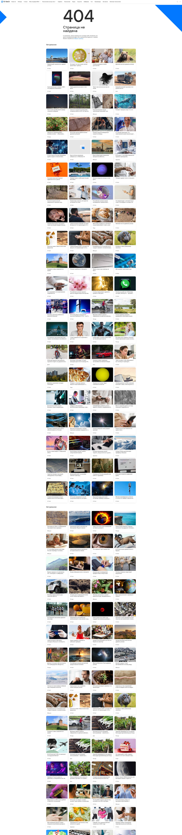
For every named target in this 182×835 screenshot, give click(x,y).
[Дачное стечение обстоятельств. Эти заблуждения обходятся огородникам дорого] (57, 795)
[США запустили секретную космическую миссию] (102, 583)
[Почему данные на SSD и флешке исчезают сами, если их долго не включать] (125, 378)
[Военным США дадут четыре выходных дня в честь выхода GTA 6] (79, 355)
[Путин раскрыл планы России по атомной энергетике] (57, 583)
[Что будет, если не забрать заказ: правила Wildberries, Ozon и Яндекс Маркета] (125, 514)
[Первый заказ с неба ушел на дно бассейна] (79, 173)
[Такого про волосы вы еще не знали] (102, 82)
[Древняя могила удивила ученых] (125, 59)
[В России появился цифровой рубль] (125, 469)
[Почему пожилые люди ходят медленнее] (125, 704)
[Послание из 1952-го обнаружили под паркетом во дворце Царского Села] (57, 658)
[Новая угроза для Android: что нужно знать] (125, 423)
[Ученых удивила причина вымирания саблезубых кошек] (125, 310)
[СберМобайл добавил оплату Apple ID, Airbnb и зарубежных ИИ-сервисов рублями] (102, 401)
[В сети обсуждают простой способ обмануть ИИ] (102, 606)
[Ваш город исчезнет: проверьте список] (125, 726)
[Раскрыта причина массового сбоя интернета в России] (57, 423)
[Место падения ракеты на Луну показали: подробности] (125, 401)
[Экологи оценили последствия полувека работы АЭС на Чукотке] (79, 105)
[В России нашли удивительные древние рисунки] (79, 127)
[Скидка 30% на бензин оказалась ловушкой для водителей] (79, 606)
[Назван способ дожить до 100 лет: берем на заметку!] (102, 772)
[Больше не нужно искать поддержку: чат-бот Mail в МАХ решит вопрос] (57, 560)
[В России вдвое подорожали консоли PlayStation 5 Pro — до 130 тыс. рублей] (79, 310)
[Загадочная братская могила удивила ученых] (125, 772)
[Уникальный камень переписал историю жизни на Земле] (79, 681)
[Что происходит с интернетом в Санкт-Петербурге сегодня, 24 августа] (125, 196)
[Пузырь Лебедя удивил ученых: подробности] (57, 606)
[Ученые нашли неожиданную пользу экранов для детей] (57, 628)
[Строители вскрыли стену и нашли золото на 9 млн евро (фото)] (57, 492)
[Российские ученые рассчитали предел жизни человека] (79, 795)
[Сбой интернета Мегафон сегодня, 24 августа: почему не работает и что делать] (57, 772)
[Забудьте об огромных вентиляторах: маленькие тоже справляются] (79, 401)
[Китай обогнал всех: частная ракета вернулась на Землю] (79, 560)
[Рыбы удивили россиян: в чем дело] (79, 82)
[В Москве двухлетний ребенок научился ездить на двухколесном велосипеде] (57, 355)
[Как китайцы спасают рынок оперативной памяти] (79, 446)
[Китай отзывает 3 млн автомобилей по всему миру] (125, 795)
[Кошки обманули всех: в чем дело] (79, 704)
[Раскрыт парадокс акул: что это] (125, 105)
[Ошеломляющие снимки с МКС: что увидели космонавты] (57, 82)
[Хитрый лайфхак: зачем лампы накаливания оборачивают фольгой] (102, 560)
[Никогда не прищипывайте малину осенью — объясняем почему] (57, 127)
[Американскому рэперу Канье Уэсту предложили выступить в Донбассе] (79, 537)
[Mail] (2, 1)
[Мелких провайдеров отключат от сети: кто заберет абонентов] (125, 492)
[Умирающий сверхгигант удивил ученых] (57, 59)
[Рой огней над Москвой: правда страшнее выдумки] (57, 105)
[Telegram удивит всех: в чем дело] (125, 173)
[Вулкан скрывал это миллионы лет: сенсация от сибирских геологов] (57, 704)
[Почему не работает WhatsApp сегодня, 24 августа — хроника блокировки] (125, 287)
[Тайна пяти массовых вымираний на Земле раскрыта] (102, 658)
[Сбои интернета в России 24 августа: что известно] (125, 628)
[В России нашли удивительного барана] (125, 681)
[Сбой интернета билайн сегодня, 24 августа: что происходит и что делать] (79, 218)
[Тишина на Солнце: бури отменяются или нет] (102, 378)
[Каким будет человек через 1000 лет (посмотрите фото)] (102, 332)
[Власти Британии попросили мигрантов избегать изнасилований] (102, 150)
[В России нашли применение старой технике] (125, 583)
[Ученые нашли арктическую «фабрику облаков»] (125, 446)
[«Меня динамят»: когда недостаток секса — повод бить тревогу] (57, 537)
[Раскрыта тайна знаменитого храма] (57, 264)
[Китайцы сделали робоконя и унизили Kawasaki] (57, 310)
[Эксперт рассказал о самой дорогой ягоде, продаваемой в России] (102, 726)
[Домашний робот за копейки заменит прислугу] (79, 469)
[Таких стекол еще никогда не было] (102, 264)
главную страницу (78, 38)
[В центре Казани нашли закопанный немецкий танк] (102, 105)
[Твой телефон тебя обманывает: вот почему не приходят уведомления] (125, 355)
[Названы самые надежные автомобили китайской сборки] (102, 355)
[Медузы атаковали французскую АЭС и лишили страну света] (125, 537)
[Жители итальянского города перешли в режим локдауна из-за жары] (79, 423)
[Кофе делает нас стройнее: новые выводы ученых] (79, 817)
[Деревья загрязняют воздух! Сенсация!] (57, 378)
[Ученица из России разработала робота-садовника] (102, 469)
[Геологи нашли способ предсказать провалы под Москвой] (57, 196)
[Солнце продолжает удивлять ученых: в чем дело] (102, 287)
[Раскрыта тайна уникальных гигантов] (125, 241)
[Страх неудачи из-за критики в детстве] (79, 332)
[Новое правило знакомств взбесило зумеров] (79, 772)
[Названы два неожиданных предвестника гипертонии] (102, 704)
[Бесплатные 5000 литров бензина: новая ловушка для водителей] (57, 401)
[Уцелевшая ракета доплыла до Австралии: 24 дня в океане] (79, 658)
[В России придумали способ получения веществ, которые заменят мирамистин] (79, 492)
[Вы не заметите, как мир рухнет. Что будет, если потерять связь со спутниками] (102, 628)
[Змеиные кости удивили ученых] (125, 218)
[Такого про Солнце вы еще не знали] (102, 537)
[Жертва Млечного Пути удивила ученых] (102, 795)
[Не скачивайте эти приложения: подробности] (57, 287)
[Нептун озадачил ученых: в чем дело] (102, 173)
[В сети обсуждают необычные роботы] (79, 514)
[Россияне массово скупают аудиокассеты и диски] (57, 173)
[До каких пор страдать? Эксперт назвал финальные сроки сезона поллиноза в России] (125, 332)
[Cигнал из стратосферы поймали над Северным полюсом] (57, 817)
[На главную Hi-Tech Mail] (6, 1)
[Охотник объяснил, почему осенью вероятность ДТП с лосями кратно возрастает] (79, 583)
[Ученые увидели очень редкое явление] (102, 423)
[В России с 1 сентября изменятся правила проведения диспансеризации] (125, 150)
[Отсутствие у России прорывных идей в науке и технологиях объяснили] (57, 150)
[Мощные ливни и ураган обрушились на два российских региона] (102, 310)
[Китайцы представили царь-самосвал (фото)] (57, 726)
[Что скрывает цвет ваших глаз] (102, 681)
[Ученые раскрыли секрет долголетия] (102, 59)
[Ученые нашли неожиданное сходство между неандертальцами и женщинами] (102, 127)
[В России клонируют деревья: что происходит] (102, 817)
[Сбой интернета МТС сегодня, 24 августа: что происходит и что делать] (79, 241)
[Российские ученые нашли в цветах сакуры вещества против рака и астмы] (79, 287)
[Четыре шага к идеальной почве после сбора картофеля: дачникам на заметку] (79, 726)
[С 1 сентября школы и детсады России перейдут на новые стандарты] (57, 681)
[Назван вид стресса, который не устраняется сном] (79, 196)
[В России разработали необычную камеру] (79, 628)
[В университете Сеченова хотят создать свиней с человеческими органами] (102, 241)
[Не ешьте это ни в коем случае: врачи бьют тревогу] (79, 59)
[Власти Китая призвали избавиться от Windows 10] (79, 150)
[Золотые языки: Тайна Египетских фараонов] (57, 241)
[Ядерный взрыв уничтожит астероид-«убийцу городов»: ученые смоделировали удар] (102, 492)
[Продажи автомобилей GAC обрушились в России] (57, 514)
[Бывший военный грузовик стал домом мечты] (125, 82)
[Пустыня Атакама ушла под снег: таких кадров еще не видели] (125, 606)
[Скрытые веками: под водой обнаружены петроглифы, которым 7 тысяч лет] (57, 469)
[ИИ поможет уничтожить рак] (125, 264)
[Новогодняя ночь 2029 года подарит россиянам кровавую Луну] (102, 749)
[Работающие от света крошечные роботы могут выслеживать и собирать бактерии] (125, 560)
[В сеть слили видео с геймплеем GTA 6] (57, 446)
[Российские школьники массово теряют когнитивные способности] (57, 332)
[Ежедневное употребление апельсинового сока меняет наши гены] (79, 749)
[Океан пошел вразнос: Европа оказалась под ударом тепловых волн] (125, 658)
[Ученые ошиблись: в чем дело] (79, 264)
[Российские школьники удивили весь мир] (57, 749)
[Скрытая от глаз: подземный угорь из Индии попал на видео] (125, 817)
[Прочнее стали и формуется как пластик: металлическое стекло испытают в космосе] (125, 749)
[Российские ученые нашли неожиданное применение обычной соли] (102, 196)
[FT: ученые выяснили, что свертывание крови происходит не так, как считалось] (125, 127)
